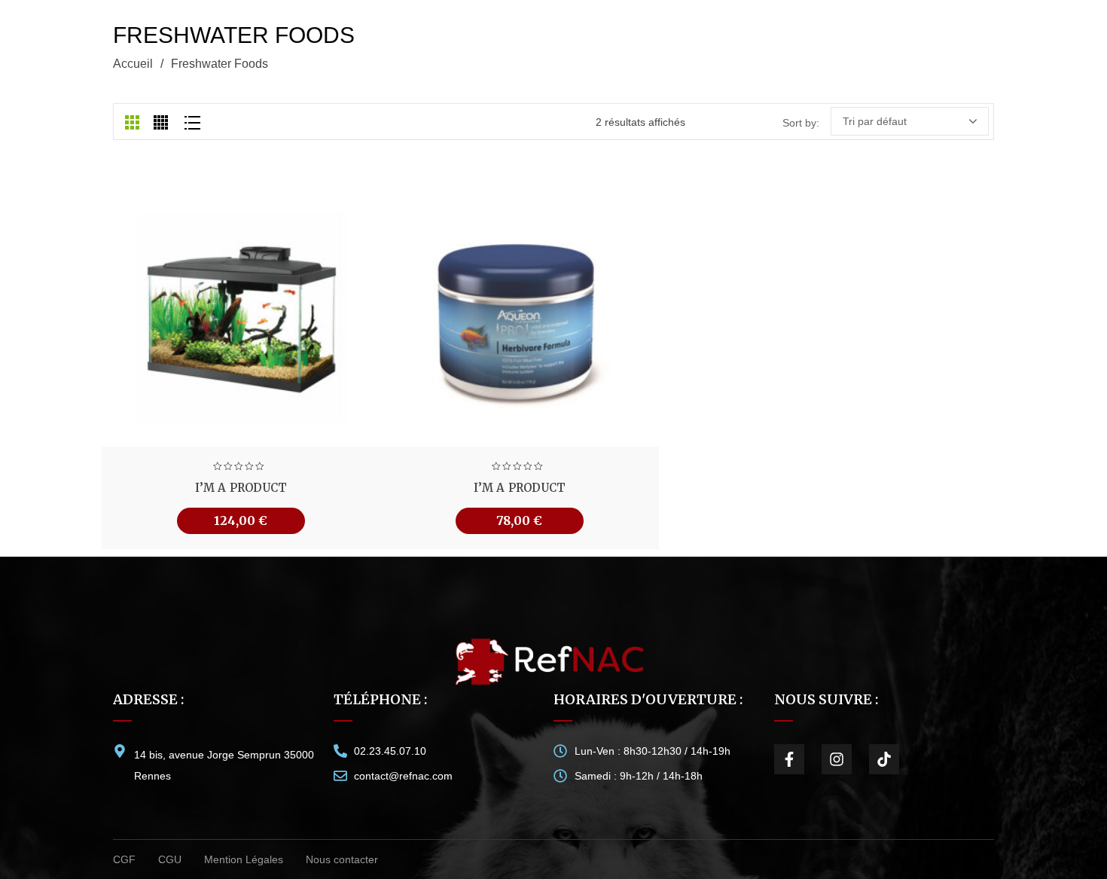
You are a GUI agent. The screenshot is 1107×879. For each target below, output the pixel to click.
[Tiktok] (884, 759)
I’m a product (241, 488)
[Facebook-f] (789, 759)
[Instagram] (837, 759)
